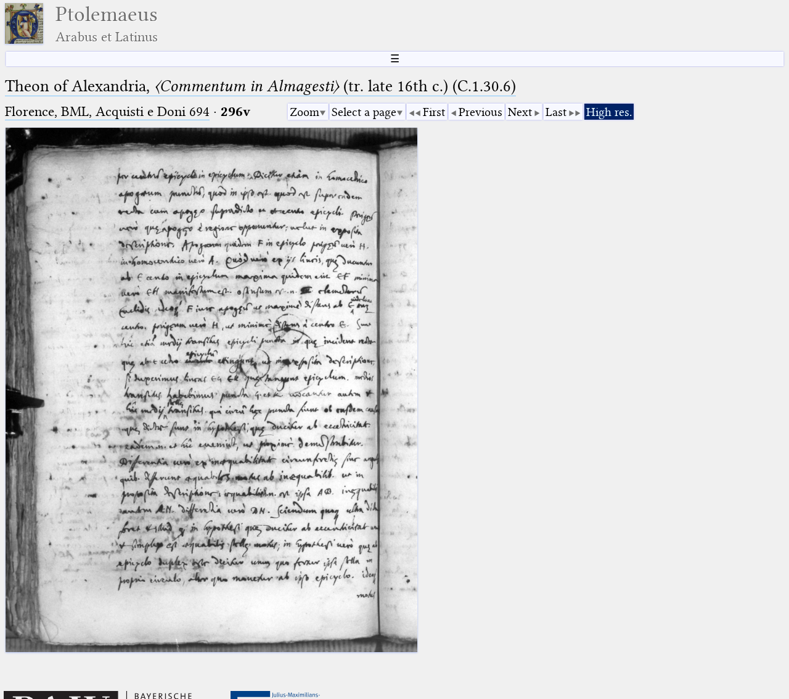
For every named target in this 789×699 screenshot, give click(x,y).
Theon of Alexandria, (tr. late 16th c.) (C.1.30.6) (260, 86)
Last (556, 112)
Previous (480, 112)
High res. (609, 112)
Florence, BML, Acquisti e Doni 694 (107, 111)
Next (520, 112)
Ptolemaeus (106, 23)
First (434, 112)
